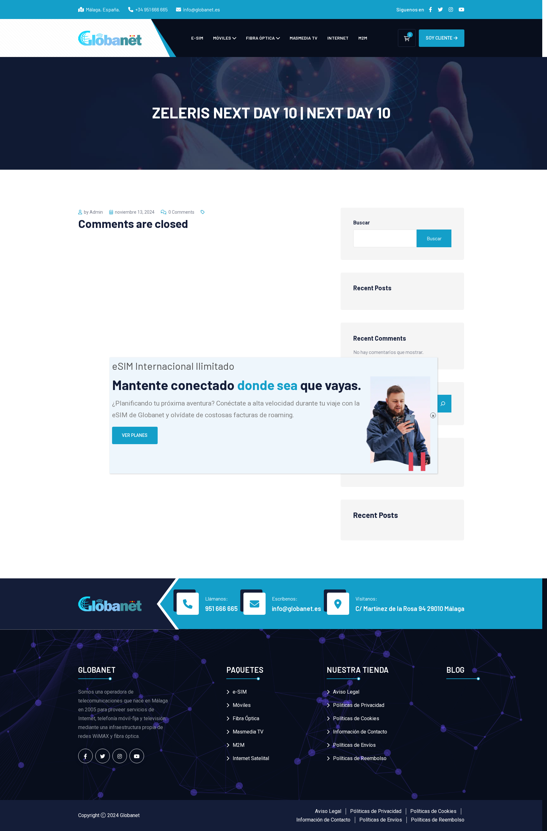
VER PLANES (135, 435)
